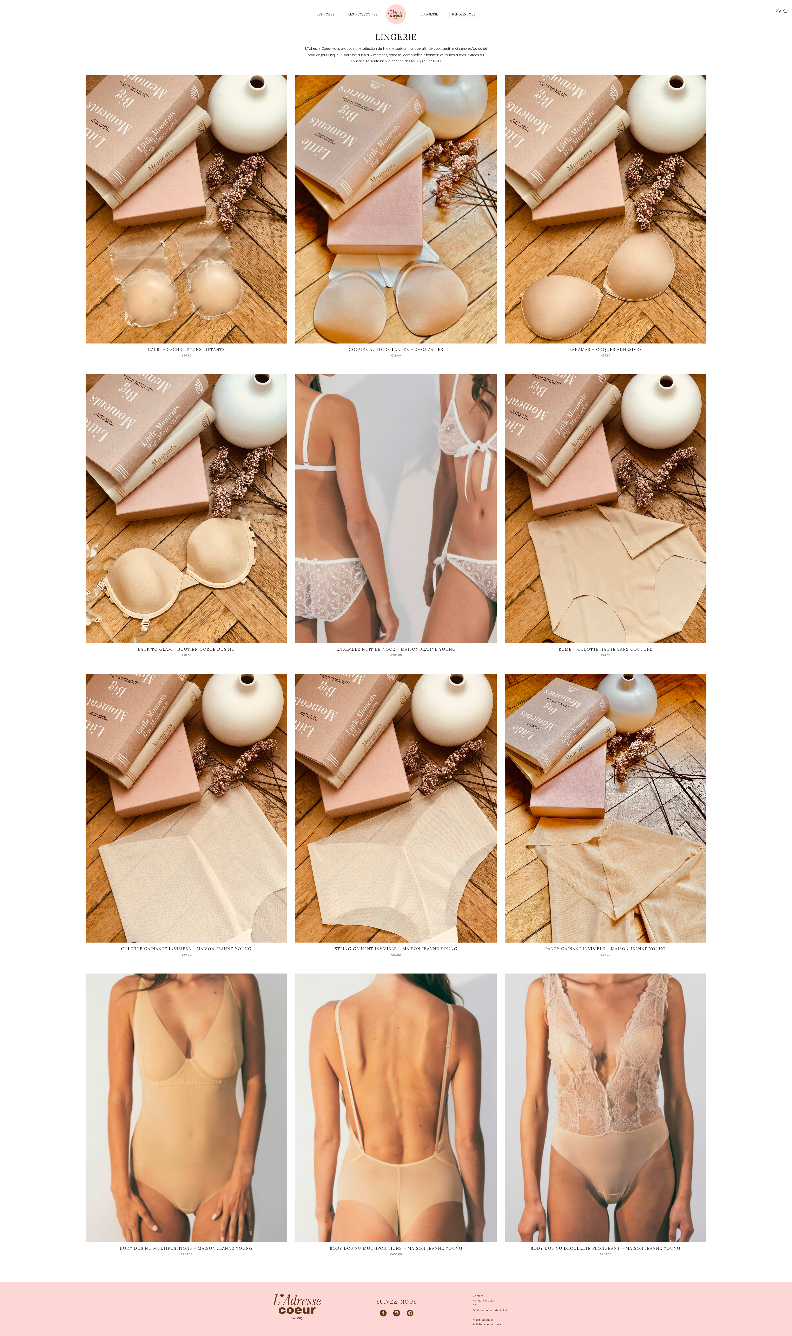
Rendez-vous (464, 14)
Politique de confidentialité (490, 1310)
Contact (478, 1295)
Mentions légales (484, 1300)
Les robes (326, 14)
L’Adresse (429, 14)
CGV (475, 1305)
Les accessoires (363, 14)
